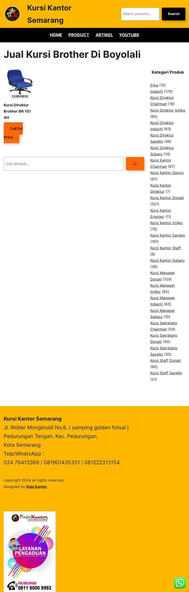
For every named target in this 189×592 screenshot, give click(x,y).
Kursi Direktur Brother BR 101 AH (17, 111)
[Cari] (135, 163)
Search (174, 14)
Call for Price (13, 132)
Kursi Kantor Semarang (33, 418)
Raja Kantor (36, 486)
